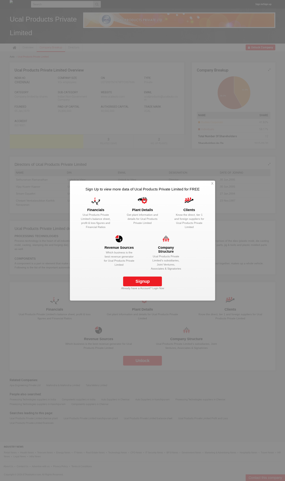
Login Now (158, 288)
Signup (143, 281)
